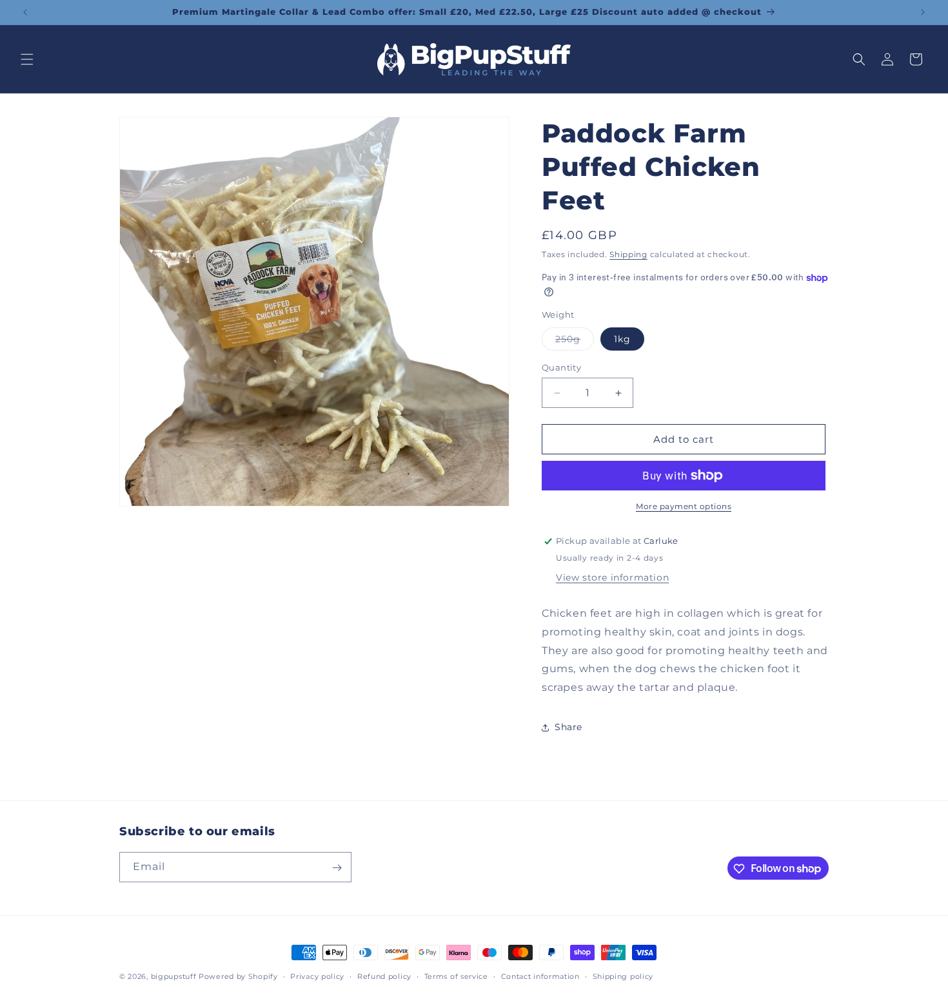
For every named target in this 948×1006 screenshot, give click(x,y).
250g (574, 342)
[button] (27, 59)
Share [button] (568, 727)
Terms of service (456, 975)
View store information (612, 577)
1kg (622, 339)
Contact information (540, 975)
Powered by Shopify (238, 976)
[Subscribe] (336, 868)
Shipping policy (623, 975)
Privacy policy (317, 975)
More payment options (683, 506)
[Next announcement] (923, 12)
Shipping (628, 254)
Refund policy (384, 975)
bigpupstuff (174, 976)
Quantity (561, 367)
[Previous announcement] (25, 12)
